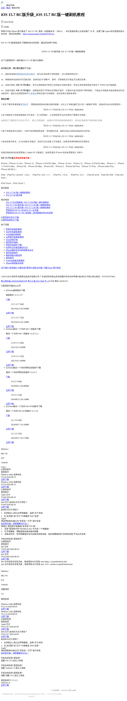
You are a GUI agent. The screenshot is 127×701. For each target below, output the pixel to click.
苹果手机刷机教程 (14, 229)
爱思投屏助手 (12, 253)
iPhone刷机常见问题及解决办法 (19, 250)
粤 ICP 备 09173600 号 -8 (38, 281)
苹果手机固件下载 (14, 245)
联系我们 (13, 268)
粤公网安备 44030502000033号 (14, 281)
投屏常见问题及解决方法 (17, 247)
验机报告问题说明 (14, 255)
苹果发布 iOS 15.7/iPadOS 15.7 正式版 (22, 210)
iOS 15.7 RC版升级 (14, 195)
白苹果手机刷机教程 (15, 237)
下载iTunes (47, 268)
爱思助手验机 (12, 242)
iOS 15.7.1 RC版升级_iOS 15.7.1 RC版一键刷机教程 (28, 205)
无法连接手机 (12, 240)
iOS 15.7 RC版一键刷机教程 (18, 192)
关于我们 (5, 268)
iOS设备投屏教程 (13, 234)
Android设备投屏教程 (15, 260)
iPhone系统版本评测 (14, 263)
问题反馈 (22, 268)
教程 (8, 8)
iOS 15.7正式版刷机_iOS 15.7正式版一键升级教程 (27, 202)
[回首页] (3, 5)
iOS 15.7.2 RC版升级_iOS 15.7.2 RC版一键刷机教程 (28, 207)
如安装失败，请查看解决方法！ (15, 523)
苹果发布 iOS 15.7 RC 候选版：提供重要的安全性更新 (29, 213)
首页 (3, 8)
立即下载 (10, 313)
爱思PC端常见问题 (34, 268)
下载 (8, 299)
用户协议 (57, 268)
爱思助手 (10, 258)
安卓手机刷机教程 (14, 232)
